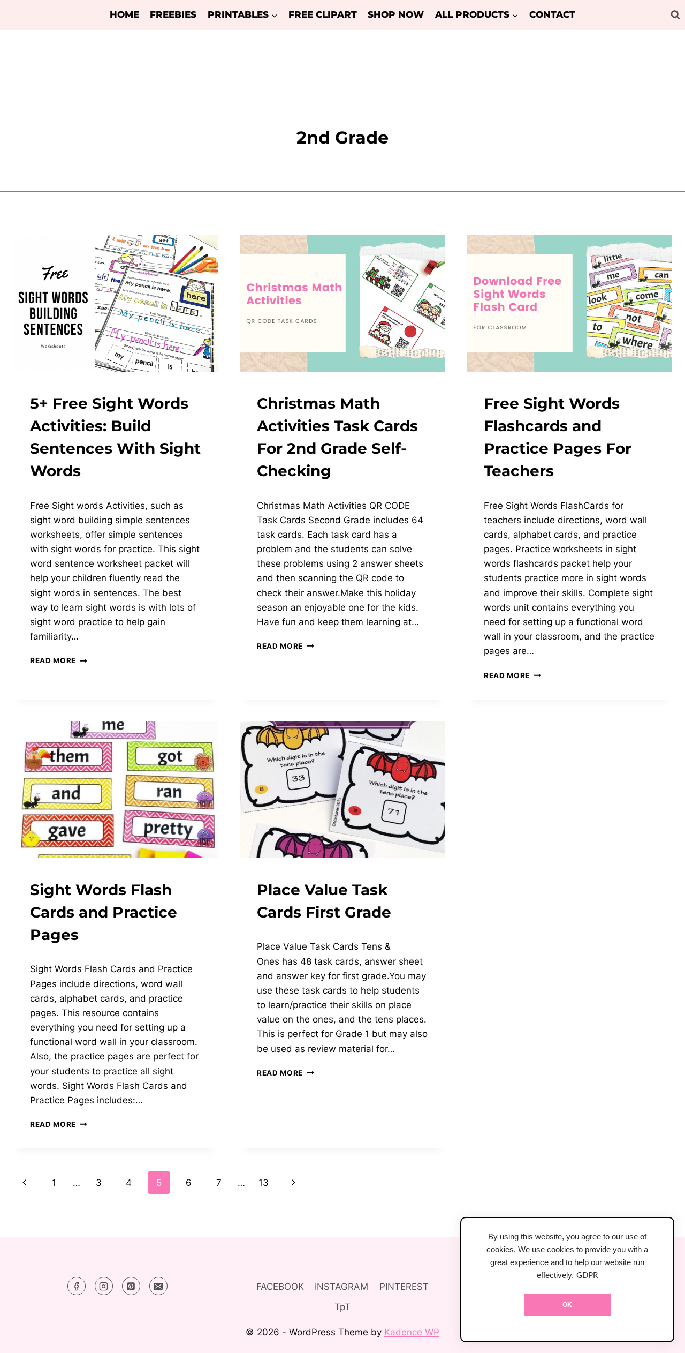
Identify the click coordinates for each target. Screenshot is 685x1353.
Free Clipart (322, 14)
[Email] (158, 1286)
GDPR (587, 1276)
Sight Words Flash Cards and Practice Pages (103, 912)
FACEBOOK (280, 1286)
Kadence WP (411, 1332)
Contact (552, 14)
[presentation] (115, 303)
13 (263, 1182)
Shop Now (396, 14)
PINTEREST (404, 1286)
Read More (58, 660)
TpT (342, 1307)
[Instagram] (104, 1286)
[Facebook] (76, 1286)
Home (124, 14)
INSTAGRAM (341, 1286)
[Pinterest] (131, 1286)
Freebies (173, 14)
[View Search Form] (675, 15)
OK (567, 1305)
